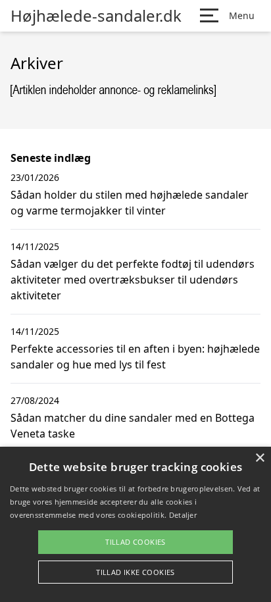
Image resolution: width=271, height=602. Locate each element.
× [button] (259, 458)
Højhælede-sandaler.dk (96, 15)
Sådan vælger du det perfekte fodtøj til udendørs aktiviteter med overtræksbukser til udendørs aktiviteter (133, 280)
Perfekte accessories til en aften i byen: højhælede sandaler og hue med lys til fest (135, 356)
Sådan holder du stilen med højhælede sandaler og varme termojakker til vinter (130, 203)
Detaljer (183, 515)
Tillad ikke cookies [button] (135, 572)
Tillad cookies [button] (135, 542)
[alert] (135, 524)
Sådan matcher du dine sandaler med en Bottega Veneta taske (133, 426)
